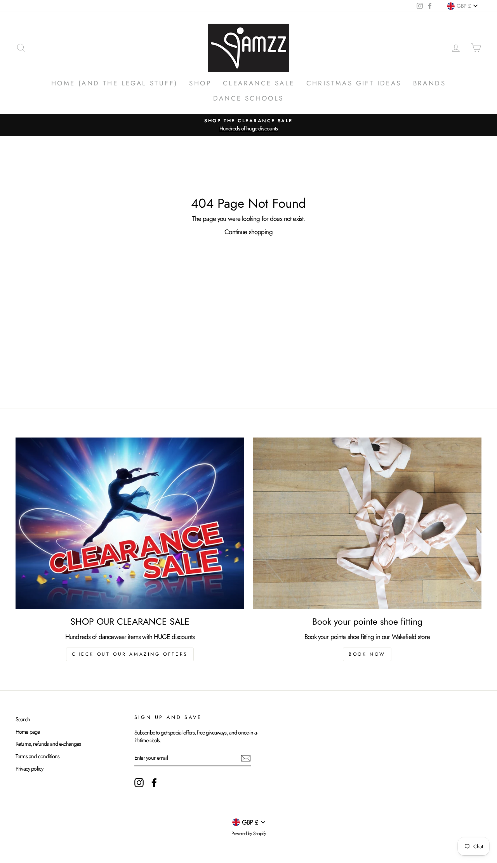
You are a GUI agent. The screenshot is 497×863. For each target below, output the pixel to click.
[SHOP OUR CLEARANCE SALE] (130, 523)
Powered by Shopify (248, 833)
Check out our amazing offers (130, 654)
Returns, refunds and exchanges (48, 744)
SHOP (200, 83)
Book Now (367, 654)
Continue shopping (248, 231)
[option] (248, 125)
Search (23, 719)
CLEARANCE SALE (259, 83)
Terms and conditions (37, 756)
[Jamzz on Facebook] (154, 782)
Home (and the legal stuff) (114, 83)
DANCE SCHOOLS (248, 98)
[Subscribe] (246, 758)
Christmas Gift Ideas (353, 83)
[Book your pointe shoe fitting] (367, 523)
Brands (429, 83)
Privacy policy (29, 769)
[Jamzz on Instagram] (139, 782)
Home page (28, 732)
